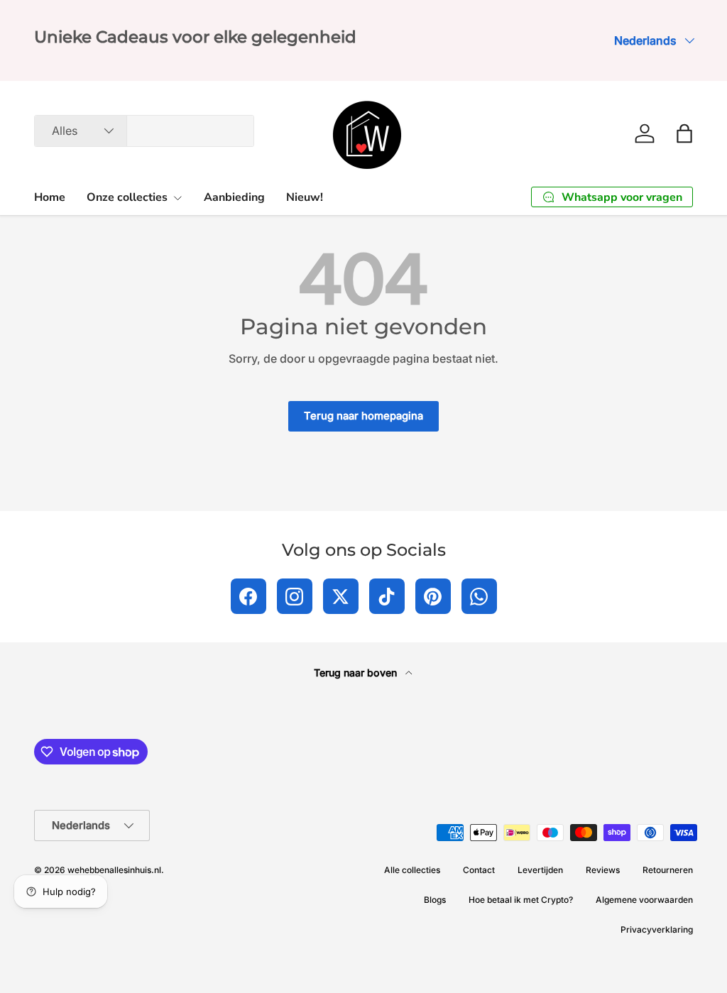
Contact (479, 870)
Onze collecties (127, 197)
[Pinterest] (433, 596)
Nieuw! (304, 197)
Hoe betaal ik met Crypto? (521, 899)
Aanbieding (234, 197)
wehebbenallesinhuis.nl (114, 870)
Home (49, 197)
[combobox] (144, 131)
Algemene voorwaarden (644, 899)
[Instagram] (294, 596)
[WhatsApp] (479, 596)
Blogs (435, 899)
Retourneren (668, 870)
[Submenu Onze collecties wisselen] (177, 198)
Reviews (603, 870)
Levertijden (540, 870)
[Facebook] (248, 596)
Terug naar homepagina (363, 416)
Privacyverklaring (657, 929)
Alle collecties (412, 870)
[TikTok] (387, 596)
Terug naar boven (357, 672)
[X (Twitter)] (341, 596)
